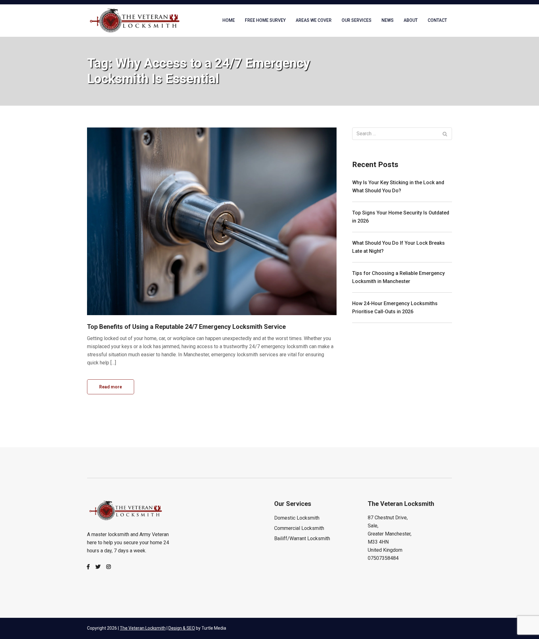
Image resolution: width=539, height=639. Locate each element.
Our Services (356, 20)
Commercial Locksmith (299, 528)
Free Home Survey (265, 20)
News (387, 20)
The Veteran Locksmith (143, 628)
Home (228, 20)
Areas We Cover (314, 20)
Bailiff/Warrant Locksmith (302, 538)
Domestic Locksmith (296, 518)
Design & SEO (181, 628)
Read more (110, 386)
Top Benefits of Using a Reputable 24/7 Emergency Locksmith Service (186, 326)
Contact (437, 20)
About (411, 20)
